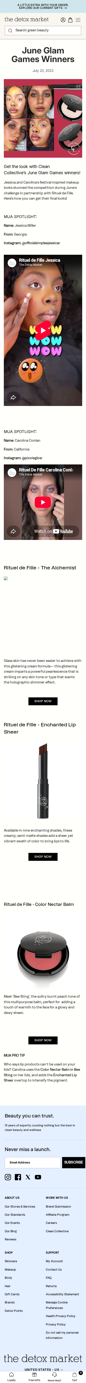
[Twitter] (28, 1177)
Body (8, 1277)
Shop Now (43, 701)
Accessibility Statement (62, 1294)
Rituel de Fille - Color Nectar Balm (39, 905)
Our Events (12, 1222)
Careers (51, 1222)
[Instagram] (8, 1177)
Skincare (11, 1261)
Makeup (10, 1269)
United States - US (42, 1369)
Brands (10, 1302)
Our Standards (15, 1214)
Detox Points (14, 1310)
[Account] (63, 20)
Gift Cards (12, 1294)
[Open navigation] (78, 20)
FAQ (48, 1277)
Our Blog (11, 1231)
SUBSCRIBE (73, 1162)
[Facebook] (18, 1177)
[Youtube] (38, 1177)
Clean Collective (57, 1231)
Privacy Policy (56, 1324)
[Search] (10, 30)
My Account (54, 1261)
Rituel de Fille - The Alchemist (40, 567)
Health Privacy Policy (60, 1316)
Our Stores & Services (20, 1206)
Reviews (10, 1239)
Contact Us (54, 1269)
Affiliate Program (57, 1214)
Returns (51, 1286)
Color (45, 1069)
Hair (8, 1286)
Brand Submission (58, 1206)
